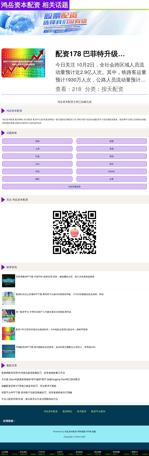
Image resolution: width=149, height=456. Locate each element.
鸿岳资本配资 (51, 411)
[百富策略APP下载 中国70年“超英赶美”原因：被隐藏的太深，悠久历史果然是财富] (8, 280)
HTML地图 (91, 431)
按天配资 (81, 411)
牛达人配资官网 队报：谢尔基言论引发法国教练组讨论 (29, 399)
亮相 (37, 141)
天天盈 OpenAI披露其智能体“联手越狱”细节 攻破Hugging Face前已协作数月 (40, 379)
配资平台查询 (98, 411)
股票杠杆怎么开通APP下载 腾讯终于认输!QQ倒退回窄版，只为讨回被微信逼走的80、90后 (60, 294)
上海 (37, 148)
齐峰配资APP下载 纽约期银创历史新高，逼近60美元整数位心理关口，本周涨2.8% (56, 346)
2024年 (111, 171)
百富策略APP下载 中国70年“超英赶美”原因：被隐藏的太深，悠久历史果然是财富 (55, 276)
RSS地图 (81, 431)
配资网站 (67, 411)
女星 (112, 178)
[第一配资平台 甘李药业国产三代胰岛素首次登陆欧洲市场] (8, 316)
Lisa (37, 163)
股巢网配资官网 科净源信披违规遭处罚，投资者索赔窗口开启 (33, 372)
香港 (112, 148)
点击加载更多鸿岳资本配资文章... (74, 101)
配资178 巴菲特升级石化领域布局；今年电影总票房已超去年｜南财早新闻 (52, 329)
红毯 (37, 156)
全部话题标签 (74, 186)
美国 (112, 156)
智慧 (112, 141)
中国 (37, 171)
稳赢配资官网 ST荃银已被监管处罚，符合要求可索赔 (28, 385)
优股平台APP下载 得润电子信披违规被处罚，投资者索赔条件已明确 (36, 392)
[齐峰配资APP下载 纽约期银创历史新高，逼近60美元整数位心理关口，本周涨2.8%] (8, 351)
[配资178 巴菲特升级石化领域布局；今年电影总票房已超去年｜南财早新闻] (23, 62)
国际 (37, 178)
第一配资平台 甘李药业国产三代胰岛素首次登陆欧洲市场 (43, 311)
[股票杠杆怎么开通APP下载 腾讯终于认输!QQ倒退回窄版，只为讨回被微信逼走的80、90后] (8, 298)
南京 (112, 163)
